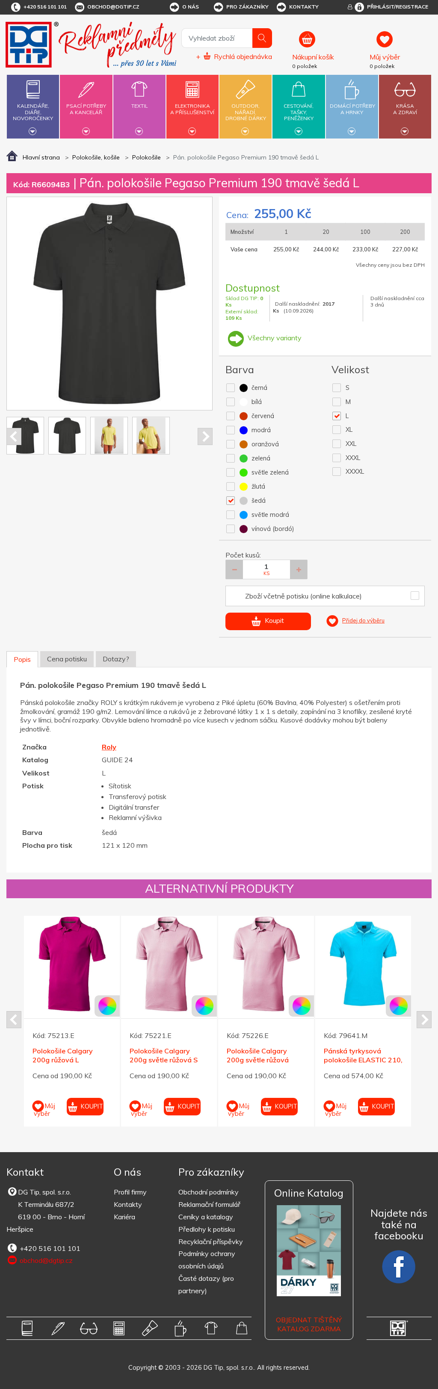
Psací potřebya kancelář (86, 109)
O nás (190, 6)
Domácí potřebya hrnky (352, 109)
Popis (22, 659)
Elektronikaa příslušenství (192, 109)
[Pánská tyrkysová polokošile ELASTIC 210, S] (363, 964)
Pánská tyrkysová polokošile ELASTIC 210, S (363, 1060)
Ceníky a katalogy (205, 1216)
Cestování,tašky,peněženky (299, 112)
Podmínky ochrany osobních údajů (206, 1259)
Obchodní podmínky (208, 1192)
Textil (139, 106)
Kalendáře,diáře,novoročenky (33, 112)
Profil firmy (130, 1192)
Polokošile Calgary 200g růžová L (63, 1055)
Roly (109, 747)
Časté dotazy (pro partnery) (206, 1284)
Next (205, 436)
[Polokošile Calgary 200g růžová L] (72, 964)
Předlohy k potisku (206, 1229)
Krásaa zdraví (405, 109)
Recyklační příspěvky (210, 1241)
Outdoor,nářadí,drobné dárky (245, 112)
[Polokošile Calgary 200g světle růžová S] (169, 964)
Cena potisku (67, 659)
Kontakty (304, 6)
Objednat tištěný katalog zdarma (309, 1324)
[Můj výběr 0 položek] (399, 43)
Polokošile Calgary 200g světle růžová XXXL (258, 1060)
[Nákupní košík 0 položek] (327, 43)
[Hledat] (262, 38)
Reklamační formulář (209, 1204)
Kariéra (124, 1216)
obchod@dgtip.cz (113, 6)
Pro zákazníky (247, 6)
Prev (13, 436)
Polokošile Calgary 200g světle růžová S (164, 1055)
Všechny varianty (274, 337)
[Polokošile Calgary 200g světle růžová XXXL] (266, 964)
